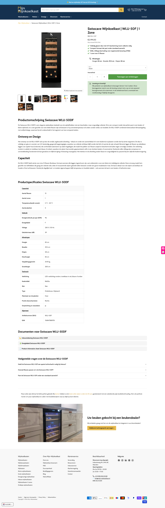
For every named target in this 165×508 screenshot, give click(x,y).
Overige (44, 17)
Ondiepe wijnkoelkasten (25, 485)
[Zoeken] (121, 10)
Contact (144, 17)
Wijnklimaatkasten (23, 466)
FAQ (44, 466)
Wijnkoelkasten (23, 17)
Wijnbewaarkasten (23, 463)
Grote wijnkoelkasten (24, 474)
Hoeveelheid (91, 72)
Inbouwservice (72, 466)
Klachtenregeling (73, 468)
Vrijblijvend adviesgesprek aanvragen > (101, 428)
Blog (44, 474)
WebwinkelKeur (52, 497)
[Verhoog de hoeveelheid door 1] (104, 76)
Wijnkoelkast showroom (50, 463)
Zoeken (20, 497)
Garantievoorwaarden (74, 471)
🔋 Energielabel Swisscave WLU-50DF (32, 343)
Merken (35, 17)
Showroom (53, 17)
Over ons (45, 460)
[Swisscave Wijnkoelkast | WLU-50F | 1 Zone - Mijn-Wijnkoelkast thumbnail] (46, 98)
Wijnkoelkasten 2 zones (25, 482)
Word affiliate (47, 477)
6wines (57, 394)
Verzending (71, 460)
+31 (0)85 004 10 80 (101, 476)
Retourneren (71, 463)
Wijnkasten (21, 468)
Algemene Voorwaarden (30, 497)
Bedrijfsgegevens (48, 471)
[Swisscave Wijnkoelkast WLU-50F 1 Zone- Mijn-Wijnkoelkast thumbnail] (21, 98)
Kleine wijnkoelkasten (24, 471)
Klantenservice (65, 17)
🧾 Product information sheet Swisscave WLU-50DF (36, 349)
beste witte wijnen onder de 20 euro (80, 394)
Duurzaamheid (47, 468)
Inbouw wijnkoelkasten (25, 479)
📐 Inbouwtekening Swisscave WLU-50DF (33, 338)
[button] (7, 504)
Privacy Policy (42, 497)
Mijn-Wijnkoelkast (24, 23)
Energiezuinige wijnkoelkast (26, 477)
